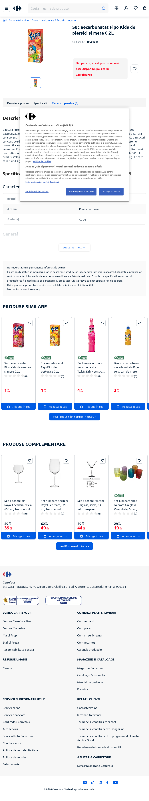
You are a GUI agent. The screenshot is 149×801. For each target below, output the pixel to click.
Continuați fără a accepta (81, 191)
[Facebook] (107, 783)
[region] (74, 155)
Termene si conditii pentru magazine (100, 729)
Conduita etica (12, 743)
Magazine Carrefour (90, 668)
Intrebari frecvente (89, 715)
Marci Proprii (11, 635)
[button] (144, 8)
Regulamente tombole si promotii (99, 747)
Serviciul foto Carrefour (18, 736)
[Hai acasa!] (4, 20)
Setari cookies (12, 764)
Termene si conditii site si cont (96, 721)
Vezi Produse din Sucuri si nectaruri (74, 416)
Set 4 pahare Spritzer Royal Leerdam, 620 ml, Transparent (54, 505)
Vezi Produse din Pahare (74, 546)
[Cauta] (104, 8)
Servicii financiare (14, 715)
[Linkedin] (100, 783)
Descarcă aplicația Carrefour (95, 765)
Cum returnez (86, 642)
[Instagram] (85, 783)
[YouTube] (115, 783)
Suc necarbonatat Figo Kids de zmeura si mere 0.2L (17, 367)
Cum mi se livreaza (89, 635)
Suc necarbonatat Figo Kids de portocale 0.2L (52, 367)
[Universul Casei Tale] (18, 8)
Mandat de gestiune (90, 682)
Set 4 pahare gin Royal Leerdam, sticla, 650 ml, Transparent (18, 505)
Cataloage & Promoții (91, 675)
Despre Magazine (14, 628)
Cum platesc (85, 628)
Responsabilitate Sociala (18, 649)
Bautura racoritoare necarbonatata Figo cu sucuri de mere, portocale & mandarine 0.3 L (126, 367)
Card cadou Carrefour (16, 721)
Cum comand (85, 621)
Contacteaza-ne (87, 707)
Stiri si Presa (11, 642)
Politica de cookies (15, 757)
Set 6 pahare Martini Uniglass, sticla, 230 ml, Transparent (90, 505)
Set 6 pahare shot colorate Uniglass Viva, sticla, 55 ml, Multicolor (125, 505)
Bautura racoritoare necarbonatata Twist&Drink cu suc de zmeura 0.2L (91, 367)
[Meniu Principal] (6, 8)
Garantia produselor (90, 649)
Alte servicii (10, 729)
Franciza (82, 689)
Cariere (7, 668)
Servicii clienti (12, 707)
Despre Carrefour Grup (17, 621)
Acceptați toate (111, 191)
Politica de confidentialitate (20, 750)
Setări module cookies (37, 191)
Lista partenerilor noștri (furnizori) (42, 181)
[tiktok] (92, 783)
